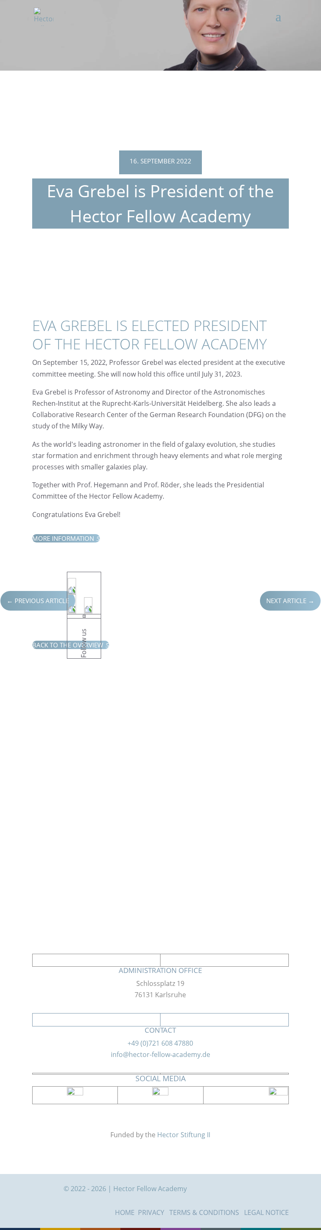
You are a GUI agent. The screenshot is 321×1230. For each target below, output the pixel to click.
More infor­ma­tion (66, 538)
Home (125, 1212)
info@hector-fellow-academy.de (160, 1054)
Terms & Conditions (204, 1212)
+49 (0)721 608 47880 (160, 1043)
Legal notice (266, 1212)
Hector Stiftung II (183, 1134)
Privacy (151, 1212)
